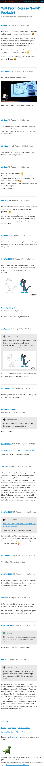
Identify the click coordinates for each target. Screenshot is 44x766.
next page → (6, 721)
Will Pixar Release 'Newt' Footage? (20, 10)
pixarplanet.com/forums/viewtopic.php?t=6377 (18, 450)
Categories (12, 728)
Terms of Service (7, 732)
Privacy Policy (21, 732)
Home (3, 728)
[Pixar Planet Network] (12, 1)
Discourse (14, 737)
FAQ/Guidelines (24, 728)
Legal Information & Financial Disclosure (17, 765)
